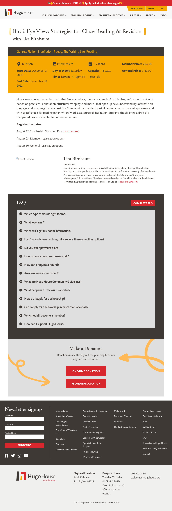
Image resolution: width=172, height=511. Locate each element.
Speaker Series (89, 421)
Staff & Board (149, 427)
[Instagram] (19, 456)
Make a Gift (137, 8)
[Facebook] (6, 456)
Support (134, 15)
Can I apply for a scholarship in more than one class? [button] (56, 307)
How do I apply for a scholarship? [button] (44, 298)
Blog (145, 421)
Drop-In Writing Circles (94, 437)
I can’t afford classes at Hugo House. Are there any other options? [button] (64, 239)
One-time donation (86, 371)
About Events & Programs (95, 410)
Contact (146, 453)
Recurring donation (86, 383)
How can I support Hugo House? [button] (44, 324)
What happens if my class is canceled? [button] (47, 290)
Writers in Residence (92, 457)
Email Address (10, 433)
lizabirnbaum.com (129, 181)
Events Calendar (90, 416)
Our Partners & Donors (125, 427)
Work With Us (149, 432)
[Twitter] (13, 456)
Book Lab (60, 438)
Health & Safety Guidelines (155, 448)
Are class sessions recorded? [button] (41, 273)
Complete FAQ (143, 203)
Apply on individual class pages (102, 3)
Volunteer (118, 421)
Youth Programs (90, 427)
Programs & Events (81, 15)
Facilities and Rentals (111, 15)
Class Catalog (62, 410)
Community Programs (93, 432)
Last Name (9, 424)
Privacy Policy (99, 502)
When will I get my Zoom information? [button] (47, 231)
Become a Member (123, 416)
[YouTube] (26, 456)
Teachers (60, 444)
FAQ (144, 437)
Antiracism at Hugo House (155, 443)
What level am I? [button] (34, 222)
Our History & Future (152, 416)
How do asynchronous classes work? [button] (46, 256)
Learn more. (70, 131)
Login (151, 8)
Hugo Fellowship (90, 451)
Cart (162, 8)
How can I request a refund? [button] (41, 265)
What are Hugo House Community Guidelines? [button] (53, 281)
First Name (9, 415)
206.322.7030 (138, 473)
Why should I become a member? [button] (44, 315)
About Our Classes (64, 416)
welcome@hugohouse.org (145, 477)
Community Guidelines (66, 449)
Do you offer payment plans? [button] (42, 248)
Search (163, 15)
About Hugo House (152, 410)
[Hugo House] (35, 476)
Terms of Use (113, 502)
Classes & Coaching (53, 15)
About (149, 15)
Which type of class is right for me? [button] (45, 214)
